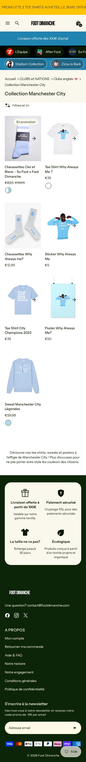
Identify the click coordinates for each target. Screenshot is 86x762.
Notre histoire (15, 663)
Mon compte (14, 638)
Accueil (10, 79)
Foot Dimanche (48, 755)
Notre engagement (19, 672)
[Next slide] (34, 138)
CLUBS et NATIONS (34, 79)
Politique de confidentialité (24, 689)
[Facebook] (7, 615)
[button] (8, 190)
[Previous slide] (12, 138)
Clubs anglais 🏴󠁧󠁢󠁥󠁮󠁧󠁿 (66, 79)
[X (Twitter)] (25, 615)
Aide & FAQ (13, 655)
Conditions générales (21, 681)
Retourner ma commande (24, 647)
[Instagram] (16, 615)
